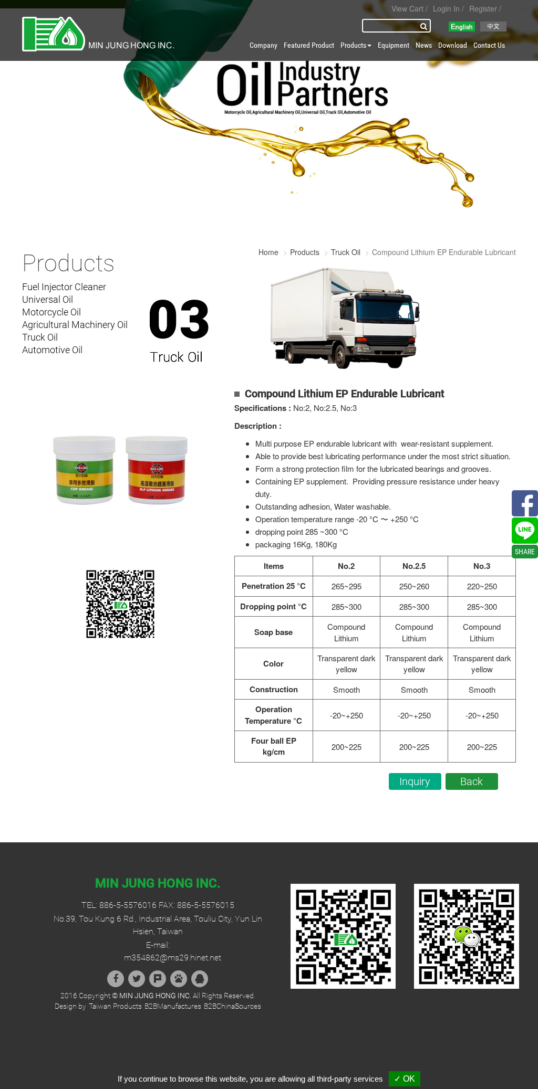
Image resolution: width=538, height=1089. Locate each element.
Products (304, 252)
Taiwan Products (115, 1006)
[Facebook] (115, 978)
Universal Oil (47, 299)
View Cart (407, 8)
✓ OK (404, 1078)
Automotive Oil (52, 349)
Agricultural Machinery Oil (75, 324)
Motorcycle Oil (51, 312)
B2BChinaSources (232, 1006)
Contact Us (489, 45)
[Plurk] (157, 978)
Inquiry (414, 781)
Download (452, 45)
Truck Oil (40, 337)
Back (471, 781)
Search (425, 26)
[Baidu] (178, 978)
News (424, 45)
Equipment (393, 45)
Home (268, 252)
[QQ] (199, 978)
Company (263, 45)
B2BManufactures (172, 1006)
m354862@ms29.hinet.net (172, 958)
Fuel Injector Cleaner (64, 286)
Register (483, 8)
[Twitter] (136, 978)
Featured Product (309, 45)
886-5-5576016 (128, 905)
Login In (446, 8)
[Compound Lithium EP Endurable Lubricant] (120, 469)
